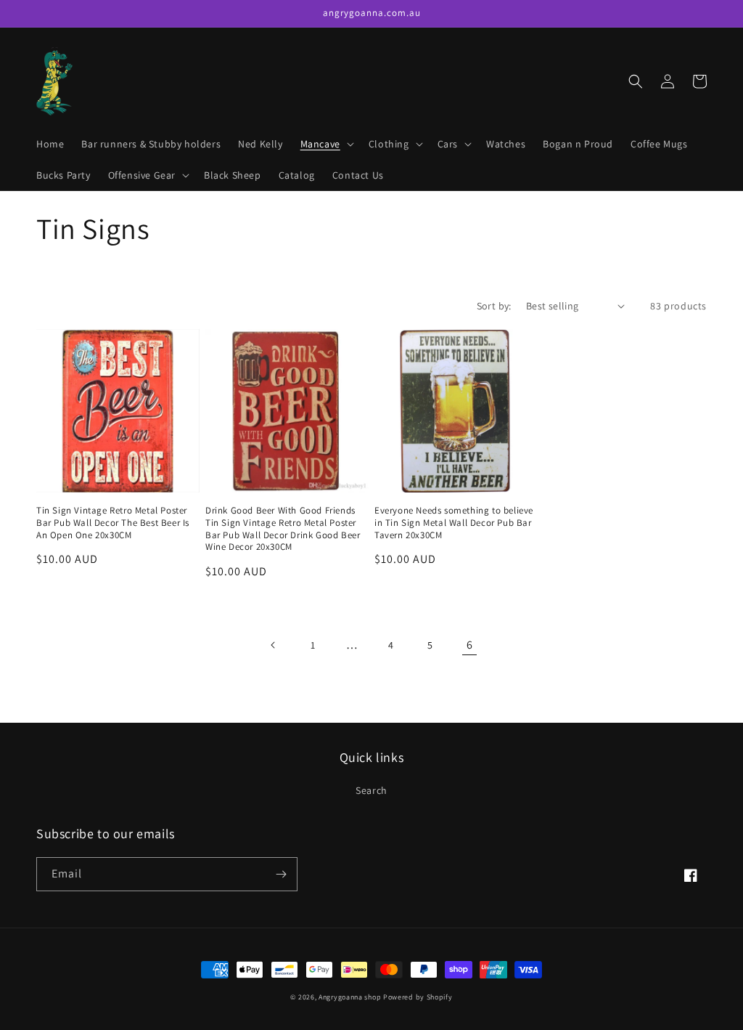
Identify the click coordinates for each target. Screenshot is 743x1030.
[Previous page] (274, 645)
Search (371, 790)
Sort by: (494, 305)
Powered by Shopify (418, 997)
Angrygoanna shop (350, 997)
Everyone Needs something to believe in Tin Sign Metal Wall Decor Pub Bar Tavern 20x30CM (453, 523)
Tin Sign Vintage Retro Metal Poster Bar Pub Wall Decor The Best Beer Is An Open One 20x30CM (112, 523)
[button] (326, 144)
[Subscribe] (281, 874)
